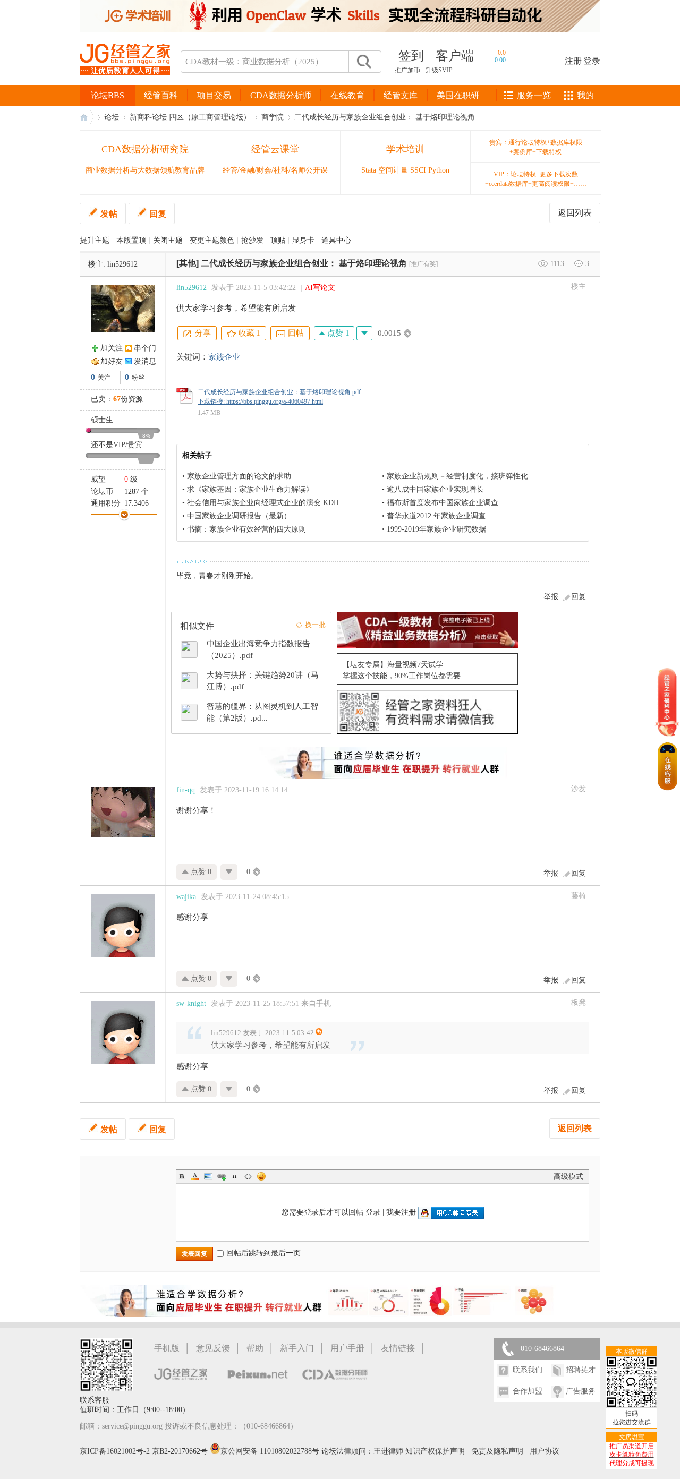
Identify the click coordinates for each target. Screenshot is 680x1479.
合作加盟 (527, 1391)
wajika (186, 897)
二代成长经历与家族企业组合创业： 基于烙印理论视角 (384, 117)
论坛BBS (107, 95)
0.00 (500, 60)
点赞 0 (200, 872)
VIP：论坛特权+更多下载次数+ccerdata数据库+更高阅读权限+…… (535, 178)
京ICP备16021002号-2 (115, 1451)
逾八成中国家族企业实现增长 (435, 489)
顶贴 (277, 240)
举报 (550, 597)
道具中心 (336, 240)
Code (248, 1176)
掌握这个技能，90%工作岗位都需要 (402, 676)
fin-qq (185, 790)
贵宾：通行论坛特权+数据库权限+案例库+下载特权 (535, 147)
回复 (157, 213)
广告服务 (581, 1391)
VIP (119, 445)
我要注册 (401, 1212)
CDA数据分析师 (280, 95)
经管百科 (161, 95)
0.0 (502, 52)
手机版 (167, 1348)
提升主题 (94, 240)
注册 (573, 60)
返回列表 (575, 212)
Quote (235, 1176)
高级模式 (568, 1177)
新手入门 (297, 1348)
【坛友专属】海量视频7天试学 (393, 665)
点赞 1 (337, 333)
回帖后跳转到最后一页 (263, 1253)
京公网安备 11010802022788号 (270, 1451)
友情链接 (398, 1348)
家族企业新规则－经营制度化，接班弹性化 (457, 476)
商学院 (272, 117)
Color (195, 1176)
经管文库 (401, 95)
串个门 (145, 348)
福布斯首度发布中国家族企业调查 (442, 503)
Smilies (261, 1176)
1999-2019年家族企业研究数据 (436, 529)
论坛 (111, 117)
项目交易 (214, 95)
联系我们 (527, 1370)
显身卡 (303, 240)
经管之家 (87, 117)
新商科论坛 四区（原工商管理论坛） (190, 117)
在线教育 (347, 95)
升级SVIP (439, 70)
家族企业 (224, 357)
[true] (363, 61)
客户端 (455, 56)
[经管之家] (125, 84)
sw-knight (191, 1003)
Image (208, 1176)
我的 (585, 95)
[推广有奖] (423, 264)
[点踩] (364, 333)
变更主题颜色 (212, 240)
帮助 (255, 1348)
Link (221, 1176)
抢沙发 (252, 240)
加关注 (111, 348)
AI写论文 (320, 288)
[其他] (187, 263)
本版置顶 (131, 240)
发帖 (108, 213)
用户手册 (347, 1348)
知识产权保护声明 (435, 1451)
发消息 (145, 361)
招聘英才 (581, 1370)
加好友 (111, 361)
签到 (411, 56)
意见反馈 (213, 1348)
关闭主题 (168, 240)
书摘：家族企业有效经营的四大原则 (246, 529)
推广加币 (407, 70)
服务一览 (534, 95)
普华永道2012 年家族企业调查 (436, 516)
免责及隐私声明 (497, 1451)
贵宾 (135, 445)
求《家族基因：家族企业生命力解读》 (250, 489)
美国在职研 (458, 95)
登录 (591, 60)
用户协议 (544, 1451)
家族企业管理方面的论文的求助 (239, 476)
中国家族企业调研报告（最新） (239, 516)
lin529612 (122, 264)
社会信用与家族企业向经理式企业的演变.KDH (263, 503)
